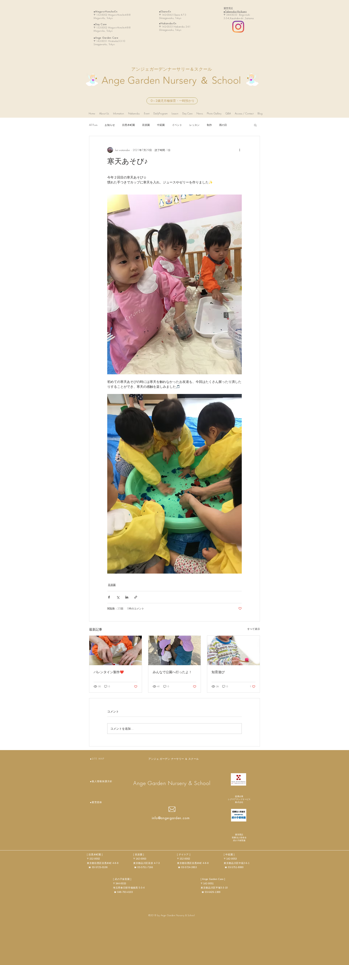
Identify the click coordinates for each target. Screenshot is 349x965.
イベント (177, 125)
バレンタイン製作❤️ (109, 672)
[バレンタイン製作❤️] (115, 650)
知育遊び (218, 672)
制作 (209, 125)
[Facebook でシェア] (109, 597)
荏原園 (146, 125)
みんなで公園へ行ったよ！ (172, 672)
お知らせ (110, 125)
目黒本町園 (128, 125)
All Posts (93, 125)
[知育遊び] (233, 650)
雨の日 (223, 125)
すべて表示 (253, 629)
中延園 (161, 125)
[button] (255, 124)
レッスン (194, 125)
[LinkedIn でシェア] (127, 597)
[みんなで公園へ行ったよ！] (174, 650)
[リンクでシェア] (135, 597)
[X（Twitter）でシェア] (118, 597)
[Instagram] (238, 27)
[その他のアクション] (239, 150)
